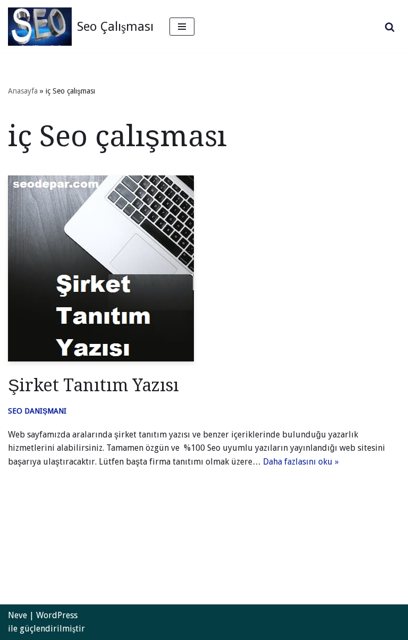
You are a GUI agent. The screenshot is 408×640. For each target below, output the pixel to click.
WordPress (57, 615)
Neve (17, 615)
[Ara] (390, 27)
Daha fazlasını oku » (301, 462)
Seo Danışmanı (37, 411)
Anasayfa (23, 91)
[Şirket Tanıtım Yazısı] (204, 268)
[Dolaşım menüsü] (181, 27)
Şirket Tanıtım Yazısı (93, 385)
